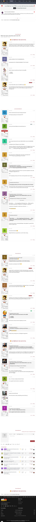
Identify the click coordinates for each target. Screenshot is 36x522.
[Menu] (1, 1)
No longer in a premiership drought (5, 335)
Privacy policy (13, 496)
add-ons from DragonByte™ (16, 520)
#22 (34, 376)
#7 (34, 139)
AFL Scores (33, 431)
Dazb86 (32, 449)
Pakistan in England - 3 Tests (8, 13)
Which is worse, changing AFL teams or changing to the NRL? (12, 453)
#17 (34, 295)
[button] (8, 1)
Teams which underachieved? (9, 461)
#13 (34, 228)
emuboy (32, 461)
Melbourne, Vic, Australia (5, 387)
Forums (11, 1)
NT (7, 65)
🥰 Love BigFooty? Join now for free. (18, 39)
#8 (34, 152)
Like (31, 54)
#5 (34, 110)
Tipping (19, 1)
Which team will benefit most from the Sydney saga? (10, 473)
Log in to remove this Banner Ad (18, 108)
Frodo (4, 46)
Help (16, 496)
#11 (34, 191)
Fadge (32, 464)
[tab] (15, 18)
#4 (34, 82)
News (7, 1)
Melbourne (6, 120)
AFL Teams (26, 431)
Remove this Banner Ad (18, 34)
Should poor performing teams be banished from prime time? (11, 458)
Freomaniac (31, 468)
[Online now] (4, 195)
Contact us (4, 496)
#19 (34, 324)
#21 (34, 359)
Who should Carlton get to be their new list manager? (11, 465)
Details (28, 520)
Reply (34, 54)
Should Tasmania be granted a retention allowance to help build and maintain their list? (12, 468)
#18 (34, 310)
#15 (34, 268)
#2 (34, 57)
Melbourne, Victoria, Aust (5, 172)
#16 (34, 283)
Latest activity (20, 503)
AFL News (23, 431)
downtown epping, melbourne (6, 136)
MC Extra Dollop (31, 453)
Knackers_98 (16, 515)
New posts (19, 500)
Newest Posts (20, 498)
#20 (34, 343)
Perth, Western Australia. (5, 52)
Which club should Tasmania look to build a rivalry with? (11, 450)
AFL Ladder (30, 431)
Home (18, 496)
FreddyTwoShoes (31, 457)
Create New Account (21, 8)
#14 (34, 255)
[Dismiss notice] (34, 5)
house (7, 201)
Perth (7, 320)
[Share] (33, 42)
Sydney (7, 414)
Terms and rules (9, 496)
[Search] (35, 1)
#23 (34, 391)
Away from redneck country (5, 78)
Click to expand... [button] (22, 200)
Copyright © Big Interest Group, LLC (5, 502)
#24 (34, 406)
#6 (34, 124)
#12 (34, 212)
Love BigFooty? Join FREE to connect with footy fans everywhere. (19, 6)
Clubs (15, 1)
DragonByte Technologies (25, 520)
